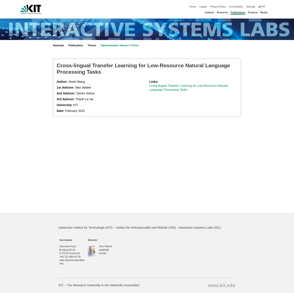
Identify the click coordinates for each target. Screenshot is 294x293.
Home (193, 6)
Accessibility (236, 6)
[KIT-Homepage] (31, 9)
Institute (209, 12)
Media (263, 12)
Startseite (58, 45)
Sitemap (250, 6)
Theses (92, 45)
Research (222, 12)
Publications (238, 12)
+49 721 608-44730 (70, 256)
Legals (203, 6)
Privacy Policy (218, 6)
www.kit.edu (221, 285)
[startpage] (272, 12)
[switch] (272, 6)
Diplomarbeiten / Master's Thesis (120, 45)
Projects (253, 12)
